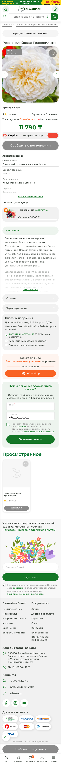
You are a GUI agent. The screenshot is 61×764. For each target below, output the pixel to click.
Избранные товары (14, 618)
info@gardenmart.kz (22, 686)
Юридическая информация (40, 638)
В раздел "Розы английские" (30, 33)
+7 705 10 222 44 (19, 680)
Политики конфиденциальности (37, 431)
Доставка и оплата (42, 613)
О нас (34, 623)
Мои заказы (9, 613)
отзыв (12, 114)
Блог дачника (39, 632)
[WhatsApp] (55, 9)
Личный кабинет (14, 603)
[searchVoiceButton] (46, 16)
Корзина (7, 623)
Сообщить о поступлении (30, 749)
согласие (22, 426)
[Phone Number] (5, 9)
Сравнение (9, 627)
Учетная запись (12, 609)
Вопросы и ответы (13, 632)
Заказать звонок (30, 439)
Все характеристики (30, 196)
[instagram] (15, 703)
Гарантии (37, 618)
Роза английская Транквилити (12, 494)
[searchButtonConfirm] (54, 16)
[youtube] (24, 703)
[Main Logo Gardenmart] (30, 9)
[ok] (6, 703)
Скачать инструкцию (21, 333)
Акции (35, 609)
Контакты (37, 627)
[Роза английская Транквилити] (16, 473)
